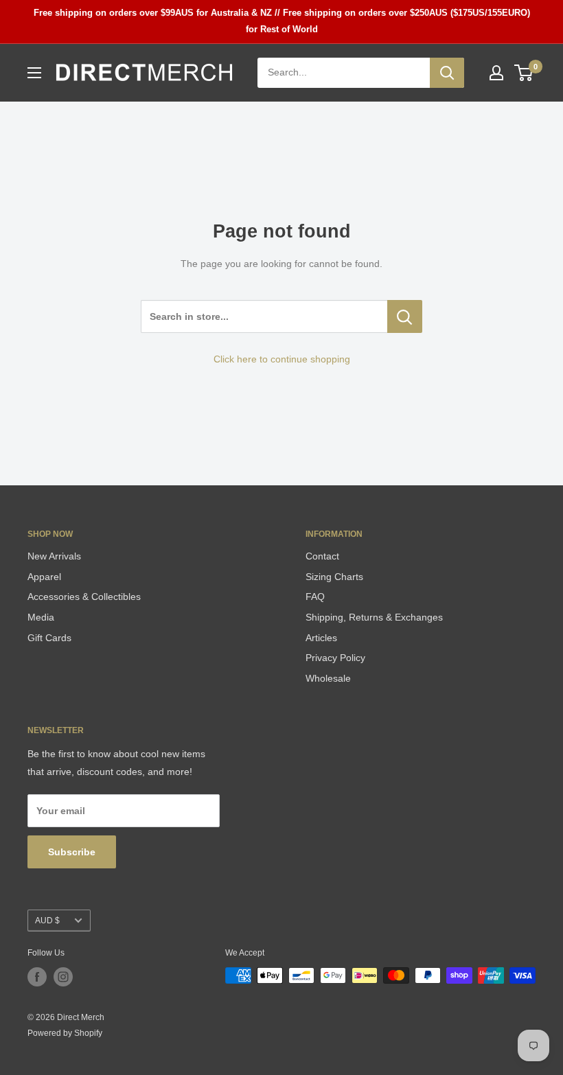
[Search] (447, 73)
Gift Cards (49, 637)
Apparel (44, 576)
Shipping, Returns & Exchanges (374, 617)
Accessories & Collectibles (84, 596)
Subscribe (71, 851)
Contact (322, 556)
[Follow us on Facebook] (37, 976)
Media (40, 617)
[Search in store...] (404, 316)
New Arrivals (54, 556)
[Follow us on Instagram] (63, 976)
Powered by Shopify (64, 1033)
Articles (321, 637)
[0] (524, 73)
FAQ (315, 596)
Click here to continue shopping (282, 359)
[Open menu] (34, 72)
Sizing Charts (334, 576)
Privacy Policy (335, 657)
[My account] (496, 72)
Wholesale (328, 678)
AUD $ (47, 920)
